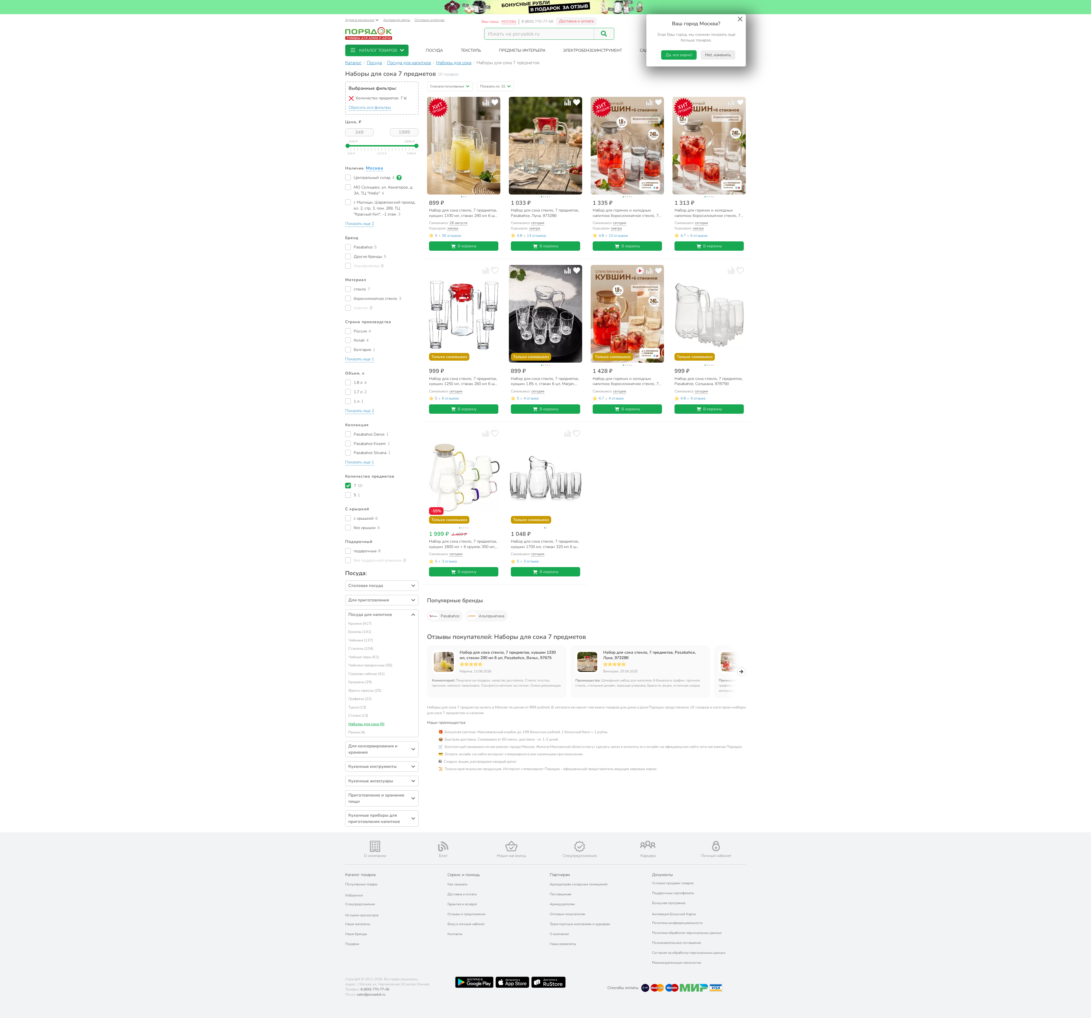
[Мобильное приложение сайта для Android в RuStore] (548, 982)
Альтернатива (491, 616)
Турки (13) (357, 707)
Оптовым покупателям (567, 914)
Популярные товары (361, 884)
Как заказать (457, 884)
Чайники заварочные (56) (370, 665)
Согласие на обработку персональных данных (688, 952)
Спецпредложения (360, 904)
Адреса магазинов (359, 20)
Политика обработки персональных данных (687, 933)
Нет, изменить (718, 55)
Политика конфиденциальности (677, 923)
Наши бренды (356, 934)
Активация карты (396, 20)
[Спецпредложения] (579, 846)
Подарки (352, 944)
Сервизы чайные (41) (366, 673)
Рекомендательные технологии (676, 962)
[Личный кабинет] (716, 846)
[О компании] (375, 846)
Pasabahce (450, 616)
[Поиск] (604, 33)
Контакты (455, 934)
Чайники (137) (360, 640)
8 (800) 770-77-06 (537, 21)
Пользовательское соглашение (676, 942)
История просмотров (361, 915)
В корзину (467, 246)
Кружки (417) (360, 623)
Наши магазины (357, 924)
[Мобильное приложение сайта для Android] (474, 982)
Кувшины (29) (360, 682)
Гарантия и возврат (462, 904)
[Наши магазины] (511, 846)
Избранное (354, 895)
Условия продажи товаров (673, 883)
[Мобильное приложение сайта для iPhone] (512, 982)
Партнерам (560, 874)
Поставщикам (560, 894)
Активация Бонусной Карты (674, 914)
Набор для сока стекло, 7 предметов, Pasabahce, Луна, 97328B (649, 655)
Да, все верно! (679, 55)
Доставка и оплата (576, 21)
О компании (559, 934)
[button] (377, 50)
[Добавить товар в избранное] (494, 102)
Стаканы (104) (360, 648)
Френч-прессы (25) (364, 690)
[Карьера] (648, 844)
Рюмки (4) (356, 732)
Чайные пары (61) (363, 657)
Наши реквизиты (563, 944)
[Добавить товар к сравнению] (485, 102)
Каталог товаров (360, 874)
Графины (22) (360, 698)
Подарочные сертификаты (673, 893)
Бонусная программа (668, 903)
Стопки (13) (358, 715)
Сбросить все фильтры (370, 107)
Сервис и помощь (463, 874)
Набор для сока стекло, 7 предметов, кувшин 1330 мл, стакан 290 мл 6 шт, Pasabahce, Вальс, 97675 (508, 655)
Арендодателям (562, 904)
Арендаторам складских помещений (578, 884)
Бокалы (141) (359, 631)
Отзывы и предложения (466, 914)
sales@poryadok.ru (371, 994)
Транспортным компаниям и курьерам (580, 924)
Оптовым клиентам (430, 20)
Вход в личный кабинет (466, 924)
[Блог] (443, 846)
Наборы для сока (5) (366, 724)
